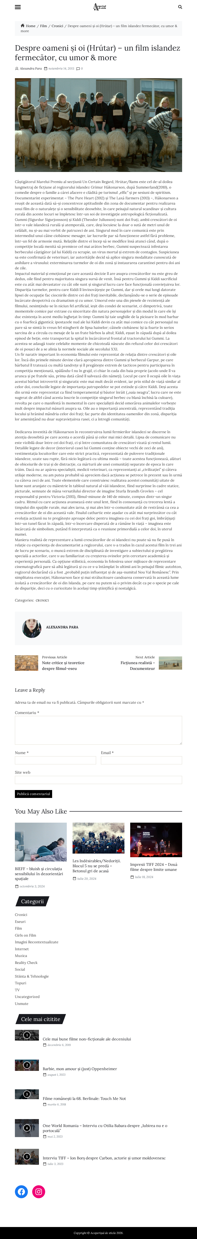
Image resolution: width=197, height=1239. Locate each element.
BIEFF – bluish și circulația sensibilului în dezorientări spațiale (39, 873)
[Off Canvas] (18, 7)
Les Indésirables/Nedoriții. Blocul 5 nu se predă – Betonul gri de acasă (97, 865)
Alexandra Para (31, 68)
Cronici (42, 600)
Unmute (21, 1003)
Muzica (21, 955)
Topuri (20, 983)
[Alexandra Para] (31, 628)
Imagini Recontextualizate (36, 942)
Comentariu (27, 713)
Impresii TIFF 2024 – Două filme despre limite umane (153, 867)
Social (20, 969)
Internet (22, 949)
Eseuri (20, 921)
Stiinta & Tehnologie (32, 976)
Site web (22, 772)
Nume (22, 753)
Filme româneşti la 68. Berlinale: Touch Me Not (84, 1098)
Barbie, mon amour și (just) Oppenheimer (80, 1068)
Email (107, 753)
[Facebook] (21, 1191)
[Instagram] (38, 1191)
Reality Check (26, 962)
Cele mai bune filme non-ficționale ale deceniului (87, 1039)
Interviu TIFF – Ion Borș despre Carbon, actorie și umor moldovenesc (104, 1158)
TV (17, 990)
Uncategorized (27, 996)
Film (18, 928)
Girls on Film (25, 935)
